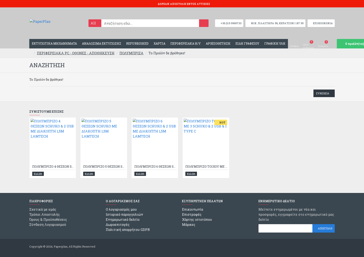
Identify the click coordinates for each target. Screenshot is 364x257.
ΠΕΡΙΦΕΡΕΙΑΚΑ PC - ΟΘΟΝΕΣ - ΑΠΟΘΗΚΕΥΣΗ (75, 53)
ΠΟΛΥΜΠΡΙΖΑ (131, 53)
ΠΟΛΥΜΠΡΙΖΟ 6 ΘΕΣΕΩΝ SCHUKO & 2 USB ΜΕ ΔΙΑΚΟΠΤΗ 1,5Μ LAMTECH (155, 167)
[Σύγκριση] (71, 174)
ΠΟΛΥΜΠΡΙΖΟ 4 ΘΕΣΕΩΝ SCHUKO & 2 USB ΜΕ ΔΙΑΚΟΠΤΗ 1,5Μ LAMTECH (53, 167)
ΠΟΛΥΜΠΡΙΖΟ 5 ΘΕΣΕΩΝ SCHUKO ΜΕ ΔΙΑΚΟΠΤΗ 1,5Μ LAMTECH (104, 167)
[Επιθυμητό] (66, 173)
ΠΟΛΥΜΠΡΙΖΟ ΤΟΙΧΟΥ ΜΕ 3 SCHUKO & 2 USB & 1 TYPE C (206, 167)
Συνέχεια (322, 93)
